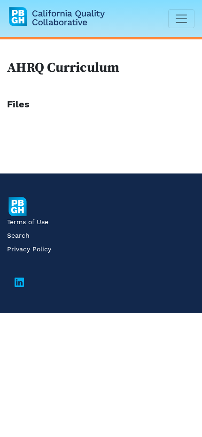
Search (18, 235)
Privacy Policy (29, 249)
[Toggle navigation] (181, 18)
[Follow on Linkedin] (19, 284)
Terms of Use (27, 222)
